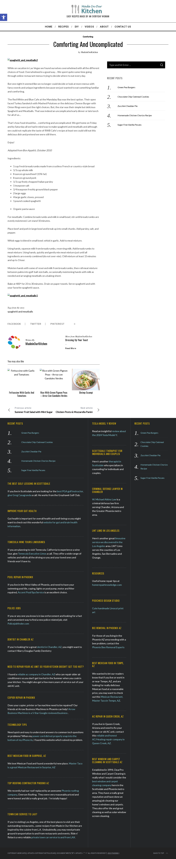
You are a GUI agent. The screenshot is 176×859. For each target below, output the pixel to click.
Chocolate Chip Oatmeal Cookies (133, 96)
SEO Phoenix (113, 853)
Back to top (158, 853)
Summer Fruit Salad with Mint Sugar (34, 410)
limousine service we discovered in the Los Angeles (108, 542)
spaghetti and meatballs (20, 311)
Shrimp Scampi (86, 392)
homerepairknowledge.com (107, 584)
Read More (70, 348)
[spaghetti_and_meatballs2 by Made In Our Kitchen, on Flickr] (23, 60)
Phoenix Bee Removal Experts (108, 647)
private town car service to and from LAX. (53, 837)
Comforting (88, 37)
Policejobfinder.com (18, 623)
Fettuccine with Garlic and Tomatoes (21, 394)
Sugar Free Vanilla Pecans (129, 125)
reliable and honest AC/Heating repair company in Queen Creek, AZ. (108, 739)
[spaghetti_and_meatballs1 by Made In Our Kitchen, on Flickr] (23, 295)
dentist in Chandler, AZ (49, 646)
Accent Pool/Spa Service (31, 592)
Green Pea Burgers (126, 87)
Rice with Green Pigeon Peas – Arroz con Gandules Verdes (53, 394)
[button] (3, 17)
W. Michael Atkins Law (104, 499)
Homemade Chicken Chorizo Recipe (135, 115)
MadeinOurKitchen (89, 52)
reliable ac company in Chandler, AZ (36, 674)
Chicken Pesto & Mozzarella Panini (74, 410)
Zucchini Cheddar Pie (128, 106)
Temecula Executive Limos (32, 553)
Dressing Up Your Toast (76, 340)
